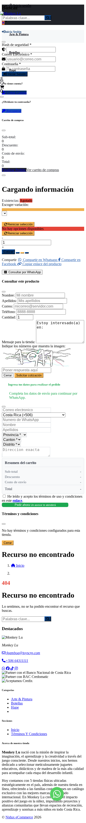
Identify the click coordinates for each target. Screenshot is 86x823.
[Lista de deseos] (2, 83)
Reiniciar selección (20, 224)
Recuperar (13, 111)
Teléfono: (9, 312)
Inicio (15, 730)
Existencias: (10, 200)
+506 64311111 (17, 661)
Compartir (9, 260)
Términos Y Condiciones (29, 734)
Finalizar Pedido (14, 170)
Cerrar (8, 375)
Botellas (14, 52)
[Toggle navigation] (2, 96)
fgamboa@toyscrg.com (23, 653)
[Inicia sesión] (1, 79)
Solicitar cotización (29, 375)
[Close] (4, 130)
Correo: (7, 306)
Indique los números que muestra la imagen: (33, 346)
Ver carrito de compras (42, 170)
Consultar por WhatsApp (24, 272)
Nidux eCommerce (19, 817)
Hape (12, 70)
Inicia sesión (21, 6)
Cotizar (8, 252)
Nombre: (8, 295)
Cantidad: (9, 317)
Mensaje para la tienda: (18, 342)
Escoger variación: (15, 205)
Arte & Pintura (19, 34)
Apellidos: (9, 301)
